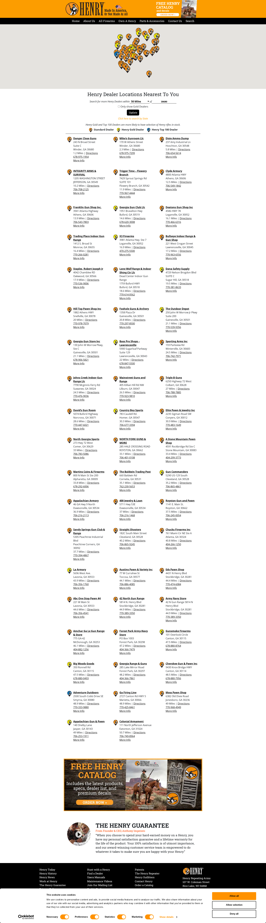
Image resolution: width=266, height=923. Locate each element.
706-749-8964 (127, 736)
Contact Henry (144, 881)
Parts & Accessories (152, 21)
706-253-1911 (81, 736)
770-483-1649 (173, 425)
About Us (89, 21)
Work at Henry (48, 881)
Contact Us (175, 21)
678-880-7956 (173, 678)
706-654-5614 (173, 153)
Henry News (47, 877)
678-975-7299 (127, 153)
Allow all (234, 896)
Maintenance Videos (99, 881)
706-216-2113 (81, 515)
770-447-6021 (81, 425)
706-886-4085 (127, 584)
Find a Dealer (95, 873)
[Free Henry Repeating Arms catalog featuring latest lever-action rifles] (177, 9)
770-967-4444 (127, 193)
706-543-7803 (81, 222)
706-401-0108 (127, 457)
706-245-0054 (173, 515)
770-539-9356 (173, 327)
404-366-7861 (127, 678)
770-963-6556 (173, 254)
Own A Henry (127, 21)
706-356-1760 (81, 584)
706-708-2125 (81, 189)
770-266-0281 (81, 254)
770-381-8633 (173, 287)
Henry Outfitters (144, 877)
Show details (166, 917)
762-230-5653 (127, 486)
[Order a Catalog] (133, 784)
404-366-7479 (127, 649)
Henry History (48, 873)
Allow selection (234, 905)
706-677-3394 (127, 425)
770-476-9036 (81, 396)
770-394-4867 (81, 555)
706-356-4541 (81, 613)
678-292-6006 (81, 486)
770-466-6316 (173, 222)
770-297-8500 (127, 323)
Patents (139, 869)
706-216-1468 (127, 515)
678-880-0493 (81, 678)
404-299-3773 (173, 457)
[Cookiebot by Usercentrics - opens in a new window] (26, 917)
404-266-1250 (173, 544)
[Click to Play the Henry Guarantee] (78, 834)
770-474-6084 (173, 584)
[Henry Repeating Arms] (97, 8)
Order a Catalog (144, 885)
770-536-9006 (81, 283)
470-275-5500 (127, 251)
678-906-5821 (81, 359)
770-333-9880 (81, 707)
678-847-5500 (127, 363)
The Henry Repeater (147, 873)
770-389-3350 (127, 613)
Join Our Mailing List (99, 885)
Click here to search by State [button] (133, 118)
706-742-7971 (173, 356)
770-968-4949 (173, 707)
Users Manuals (96, 877)
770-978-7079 (81, 323)
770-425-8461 (127, 707)
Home (76, 21)
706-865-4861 (173, 486)
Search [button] (190, 21)
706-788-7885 (173, 392)
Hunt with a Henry (98, 869)
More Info (79, 160)
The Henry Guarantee (52, 885)
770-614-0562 (127, 294)
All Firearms (107, 21)
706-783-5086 (81, 454)
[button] (139, 52)
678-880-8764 (173, 645)
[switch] (94, 916)
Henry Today (47, 869)
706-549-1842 (173, 185)
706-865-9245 (127, 544)
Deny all (234, 914)
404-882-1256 (81, 649)
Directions (92, 153)
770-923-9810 (127, 396)
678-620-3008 (127, 222)
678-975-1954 (81, 157)
